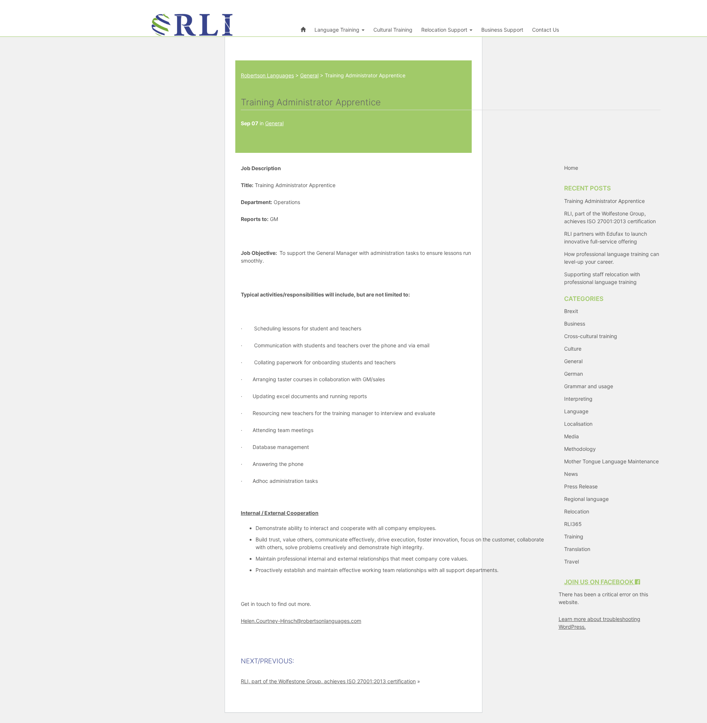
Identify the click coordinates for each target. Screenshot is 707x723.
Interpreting (578, 399)
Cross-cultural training (590, 336)
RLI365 (573, 524)
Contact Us (545, 30)
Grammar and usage (588, 386)
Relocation (576, 511)
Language (576, 411)
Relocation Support (445, 30)
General (274, 123)
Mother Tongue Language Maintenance (611, 461)
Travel (571, 561)
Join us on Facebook (599, 582)
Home (571, 168)
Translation (577, 549)
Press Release (581, 486)
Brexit (571, 311)
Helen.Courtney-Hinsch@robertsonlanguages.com (301, 621)
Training (573, 536)
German (573, 374)
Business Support (502, 30)
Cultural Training (392, 30)
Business (574, 323)
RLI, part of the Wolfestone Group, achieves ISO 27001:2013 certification (328, 681)
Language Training (337, 30)
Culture (572, 348)
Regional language (586, 499)
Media (571, 436)
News (571, 474)
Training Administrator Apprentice (604, 201)
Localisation (578, 424)
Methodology (580, 449)
